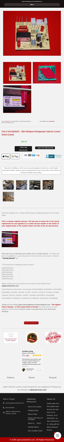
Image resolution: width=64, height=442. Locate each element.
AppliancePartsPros (8, 286)
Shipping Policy (33, 410)
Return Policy (32, 414)
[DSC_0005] (21, 185)
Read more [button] (25, 366)
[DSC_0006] (8, 197)
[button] (40, 370)
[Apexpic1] (8, 185)
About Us (31, 423)
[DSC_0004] (35, 185)
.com (17, 286)
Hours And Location (34, 407)
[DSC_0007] (48, 185)
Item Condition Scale (35, 431)
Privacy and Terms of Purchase (35, 418)
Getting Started (33, 427)
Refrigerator (7, 121)
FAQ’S (39, 423)
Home (3, 121)
